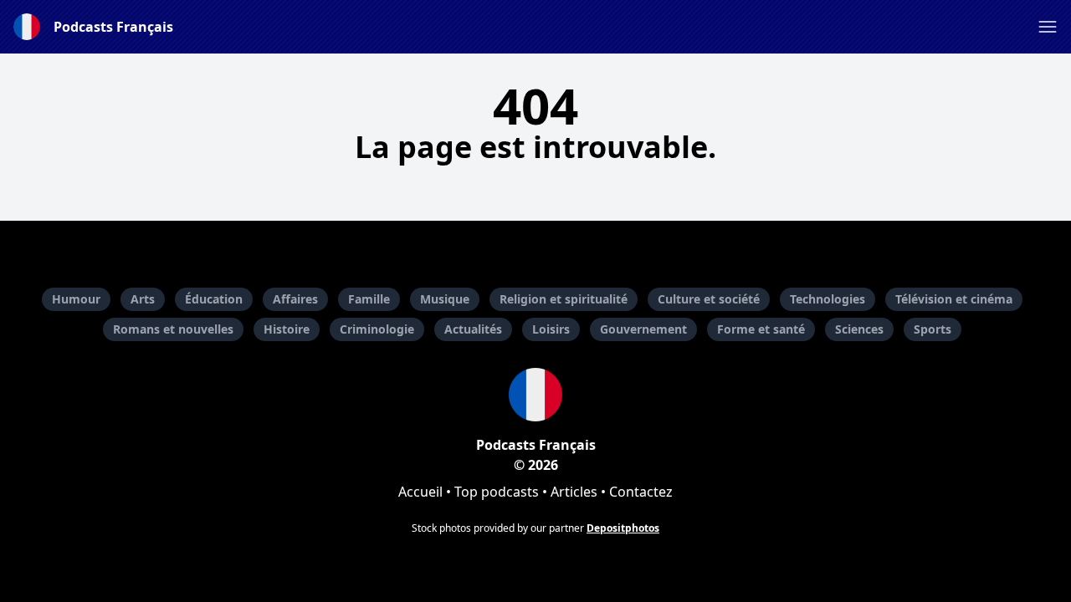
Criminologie (377, 329)
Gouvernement (643, 329)
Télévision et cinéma (953, 299)
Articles (574, 491)
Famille (369, 299)
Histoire (287, 329)
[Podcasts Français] (535, 394)
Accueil (420, 491)
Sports (932, 329)
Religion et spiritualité (564, 299)
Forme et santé (761, 329)
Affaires (295, 299)
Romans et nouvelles (173, 329)
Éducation (214, 299)
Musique (444, 299)
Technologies (827, 299)
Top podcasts (496, 491)
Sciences (859, 329)
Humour (76, 299)
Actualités (473, 329)
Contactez (641, 491)
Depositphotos (623, 528)
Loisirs (551, 329)
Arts (143, 299)
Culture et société (709, 299)
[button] (1048, 27)
